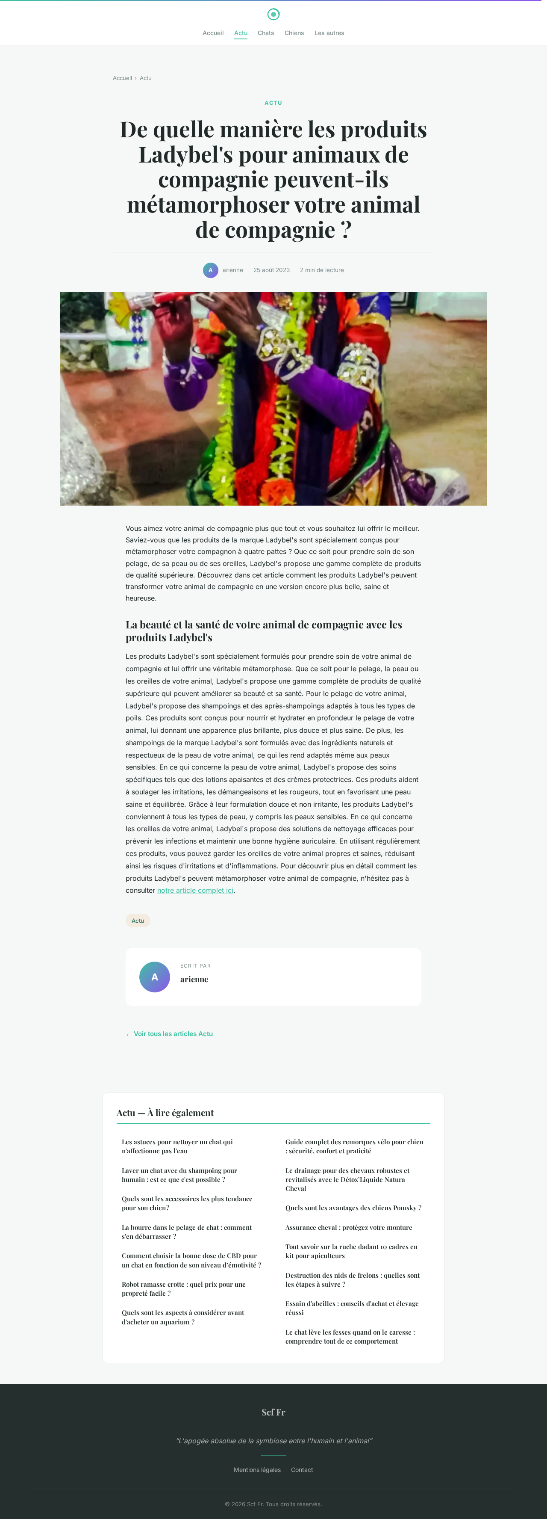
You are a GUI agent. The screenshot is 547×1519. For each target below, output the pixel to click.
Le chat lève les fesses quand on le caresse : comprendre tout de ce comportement (350, 1336)
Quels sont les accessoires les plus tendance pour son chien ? (187, 1203)
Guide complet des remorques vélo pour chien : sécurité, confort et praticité (354, 1146)
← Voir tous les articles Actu (169, 1034)
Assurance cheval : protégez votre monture (348, 1227)
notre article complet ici (195, 890)
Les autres (329, 32)
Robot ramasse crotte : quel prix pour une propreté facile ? (184, 1288)
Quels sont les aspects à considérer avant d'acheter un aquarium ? (183, 1317)
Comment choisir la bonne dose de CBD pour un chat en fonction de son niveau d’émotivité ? (191, 1260)
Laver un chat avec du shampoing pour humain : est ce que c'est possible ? (179, 1175)
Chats (266, 32)
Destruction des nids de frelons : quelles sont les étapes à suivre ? (352, 1279)
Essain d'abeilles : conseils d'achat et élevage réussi (352, 1308)
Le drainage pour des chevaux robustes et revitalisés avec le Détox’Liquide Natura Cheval (347, 1179)
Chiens (294, 32)
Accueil (213, 32)
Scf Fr (273, 1412)
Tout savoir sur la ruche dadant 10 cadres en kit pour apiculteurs (351, 1251)
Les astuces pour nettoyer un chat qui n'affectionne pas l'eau (177, 1146)
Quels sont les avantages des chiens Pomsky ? (353, 1207)
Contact (302, 1469)
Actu (240, 32)
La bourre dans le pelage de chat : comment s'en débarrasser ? (187, 1232)
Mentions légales (257, 1469)
